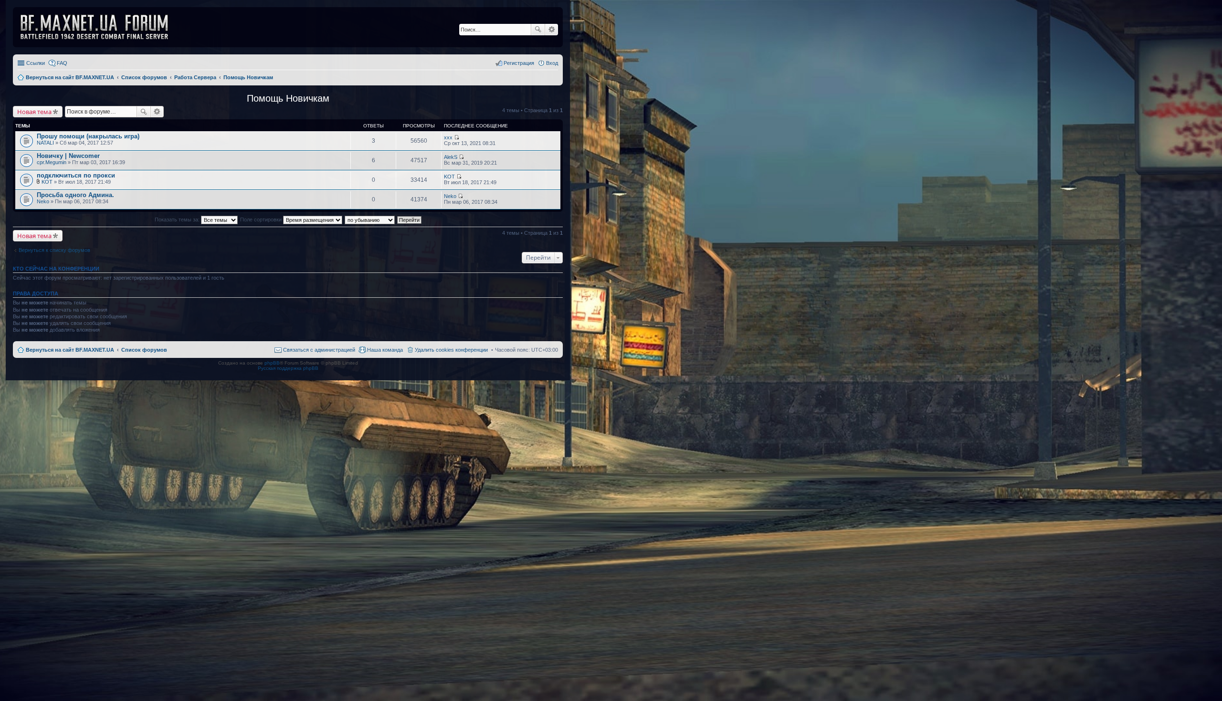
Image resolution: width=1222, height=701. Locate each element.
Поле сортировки (261, 219)
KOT (47, 182)
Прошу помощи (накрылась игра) (88, 136)
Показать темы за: (178, 219)
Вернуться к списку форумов (54, 250)
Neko (43, 201)
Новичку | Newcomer (68, 155)
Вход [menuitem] (552, 63)
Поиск (538, 29)
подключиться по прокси (76, 175)
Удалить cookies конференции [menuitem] (451, 350)
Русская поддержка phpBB (288, 368)
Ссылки (35, 63)
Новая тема (34, 111)
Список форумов (144, 350)
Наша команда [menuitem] (385, 350)
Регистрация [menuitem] (519, 63)
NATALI (45, 143)
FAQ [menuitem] (62, 63)
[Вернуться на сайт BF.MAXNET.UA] (100, 27)
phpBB (272, 363)
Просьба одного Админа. (75, 195)
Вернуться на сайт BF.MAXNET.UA (70, 350)
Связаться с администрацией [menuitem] (319, 350)
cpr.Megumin (51, 162)
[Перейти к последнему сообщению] (456, 137)
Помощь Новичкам (288, 98)
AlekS (450, 157)
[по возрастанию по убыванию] (370, 219)
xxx (448, 137)
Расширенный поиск (551, 29)
